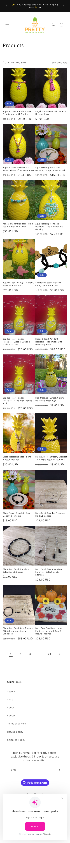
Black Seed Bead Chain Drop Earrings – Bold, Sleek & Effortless (49, 572)
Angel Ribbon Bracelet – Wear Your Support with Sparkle (17, 113)
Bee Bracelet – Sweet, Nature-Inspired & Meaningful (50, 399)
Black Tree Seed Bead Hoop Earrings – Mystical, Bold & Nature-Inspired (48, 631)
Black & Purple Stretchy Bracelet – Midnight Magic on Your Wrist (51, 458)
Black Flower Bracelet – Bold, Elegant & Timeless (17, 514)
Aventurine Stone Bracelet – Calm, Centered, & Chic (49, 284)
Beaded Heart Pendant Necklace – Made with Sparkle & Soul (18, 400)
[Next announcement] (63, 6)
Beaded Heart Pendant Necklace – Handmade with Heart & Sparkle (48, 341)
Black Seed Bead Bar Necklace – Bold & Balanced (51, 514)
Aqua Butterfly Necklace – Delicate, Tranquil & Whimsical (50, 169)
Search (11, 691)
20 (49, 654)
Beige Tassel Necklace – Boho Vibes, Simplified (17, 458)
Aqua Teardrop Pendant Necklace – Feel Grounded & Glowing (49, 226)
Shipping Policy (16, 739)
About (10, 707)
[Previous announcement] (7, 6)
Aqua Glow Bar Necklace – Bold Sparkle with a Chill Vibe (18, 225)
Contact (11, 715)
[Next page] (59, 654)
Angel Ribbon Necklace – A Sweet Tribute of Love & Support (18, 169)
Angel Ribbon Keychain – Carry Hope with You (50, 113)
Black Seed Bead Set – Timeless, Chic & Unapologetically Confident (18, 631)
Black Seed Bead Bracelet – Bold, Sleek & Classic (16, 570)
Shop (10, 699)
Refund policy (15, 731)
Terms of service (16, 723)
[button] (7, 25)
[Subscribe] (59, 770)
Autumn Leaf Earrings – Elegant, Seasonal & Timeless (18, 284)
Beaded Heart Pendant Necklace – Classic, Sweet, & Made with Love (16, 341)
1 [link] (10, 654)
